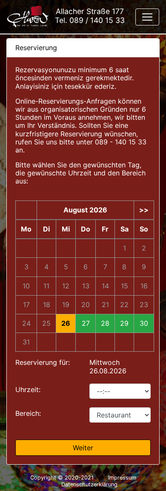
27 (86, 323)
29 (124, 323)
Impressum (122, 477)
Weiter (83, 447)
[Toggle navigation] (147, 16)
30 (144, 323)
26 (65, 323)
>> (144, 210)
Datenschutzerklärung (89, 484)
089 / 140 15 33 (97, 20)
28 (105, 323)
